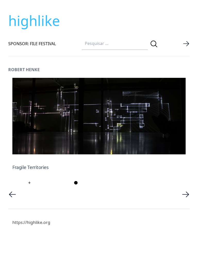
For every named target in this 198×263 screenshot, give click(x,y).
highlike (34, 20)
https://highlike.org (31, 222)
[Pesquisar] (154, 44)
